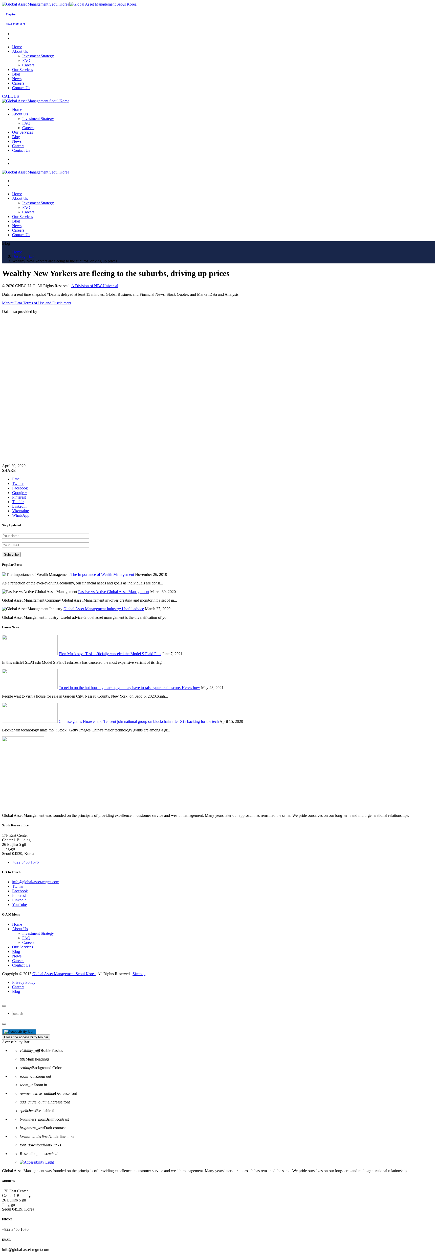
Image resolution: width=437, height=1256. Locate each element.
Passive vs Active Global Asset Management (113, 591)
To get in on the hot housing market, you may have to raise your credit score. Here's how (129, 687)
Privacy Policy (23, 982)
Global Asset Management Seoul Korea (64, 974)
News (16, 956)
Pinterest (19, 895)
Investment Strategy (38, 56)
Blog (16, 951)
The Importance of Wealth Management (102, 574)
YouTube (19, 904)
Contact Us (21, 965)
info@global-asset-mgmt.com (35, 882)
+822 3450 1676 (16, 23)
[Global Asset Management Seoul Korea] (69, 4)
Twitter (18, 886)
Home (17, 924)
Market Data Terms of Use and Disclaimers (36, 303)
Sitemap (139, 974)
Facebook (20, 891)
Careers (28, 65)
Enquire (10, 14)
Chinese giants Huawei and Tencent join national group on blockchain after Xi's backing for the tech (139, 721)
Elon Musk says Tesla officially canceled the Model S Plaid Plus (110, 654)
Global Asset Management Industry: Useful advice (103, 609)
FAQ (26, 60)
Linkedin (19, 900)
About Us (20, 929)
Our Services (22, 947)
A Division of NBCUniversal (94, 286)
